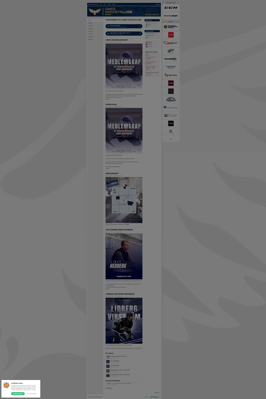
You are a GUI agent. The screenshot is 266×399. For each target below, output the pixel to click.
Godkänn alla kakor (18, 393)
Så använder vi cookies (29, 389)
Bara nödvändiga (32, 393)
